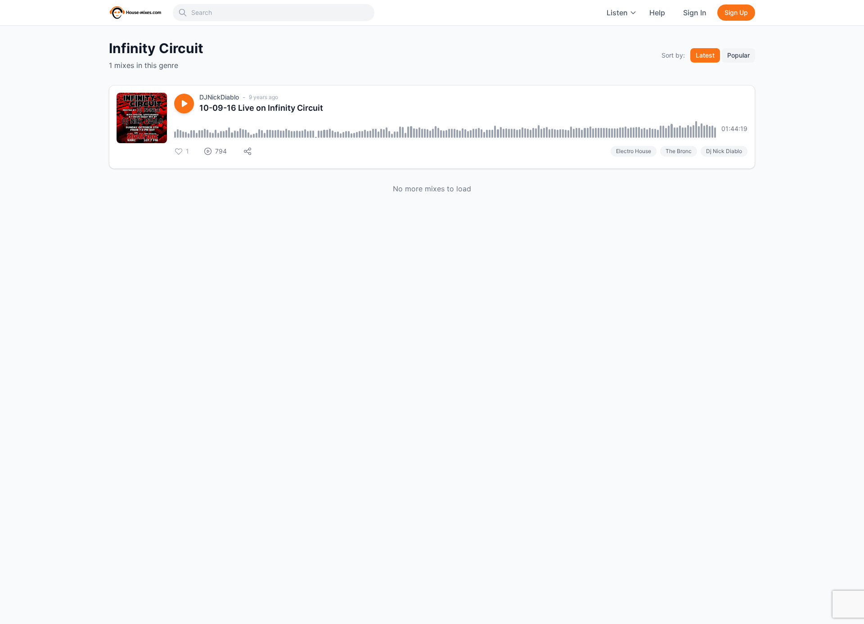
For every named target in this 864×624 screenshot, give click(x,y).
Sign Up (736, 12)
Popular (738, 55)
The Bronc (679, 151)
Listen (617, 12)
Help (657, 12)
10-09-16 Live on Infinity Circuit (261, 108)
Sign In (694, 12)
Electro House (633, 151)
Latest (705, 55)
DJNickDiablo (219, 97)
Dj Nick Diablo (724, 151)
